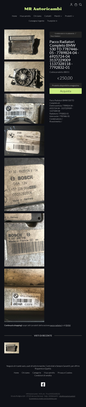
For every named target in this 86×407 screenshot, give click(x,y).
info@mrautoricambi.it (67, 396)
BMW (68, 325)
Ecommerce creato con (43, 398)
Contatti (47, 16)
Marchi (57, 16)
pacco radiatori (56, 325)
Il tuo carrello (25, 16)
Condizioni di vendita (43, 375)
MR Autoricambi (43, 9)
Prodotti (68, 16)
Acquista (65, 91)
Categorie (37, 373)
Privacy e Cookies (65, 373)
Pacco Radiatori (55, 36)
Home (14, 16)
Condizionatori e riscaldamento (64, 33)
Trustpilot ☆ (52, 21)
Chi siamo (37, 16)
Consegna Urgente (36, 21)
